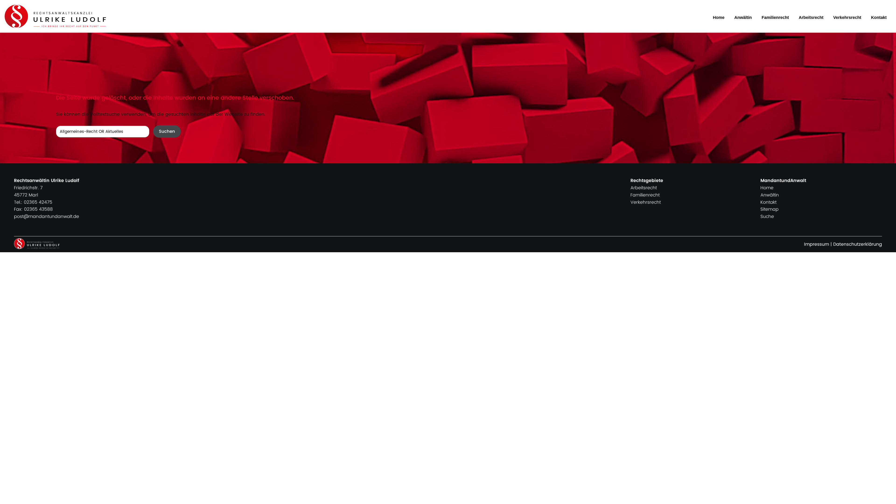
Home (718, 17)
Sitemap (769, 209)
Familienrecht (775, 17)
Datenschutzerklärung (857, 244)
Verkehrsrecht (847, 17)
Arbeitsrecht (811, 17)
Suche (767, 216)
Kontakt (879, 17)
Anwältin (743, 17)
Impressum (816, 244)
